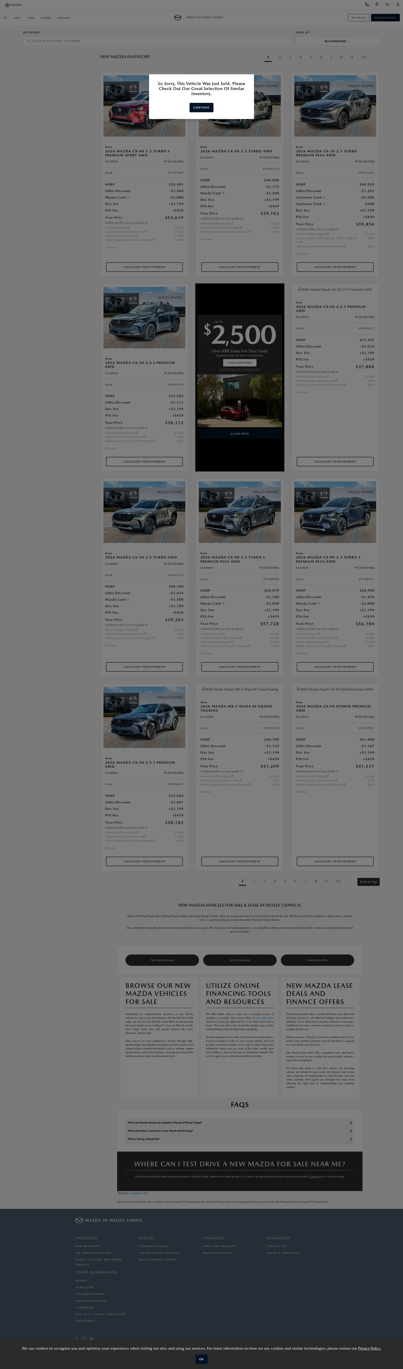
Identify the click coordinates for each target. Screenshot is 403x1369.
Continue (201, 107)
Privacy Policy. (369, 1348)
